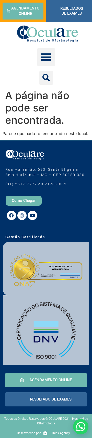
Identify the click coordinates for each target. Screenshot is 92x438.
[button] (46, 57)
